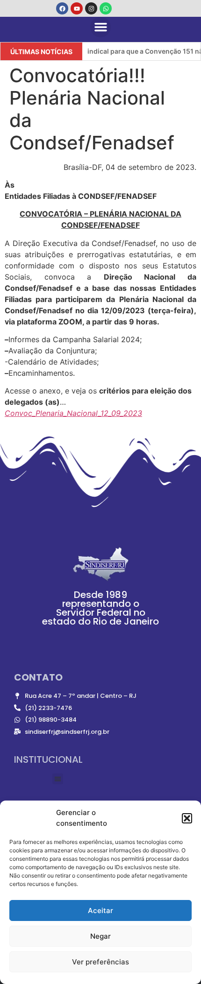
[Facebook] (62, 8)
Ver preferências (100, 961)
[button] (187, 818)
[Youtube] (77, 8)
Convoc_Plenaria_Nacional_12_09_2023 (73, 413)
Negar (100, 936)
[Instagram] (91, 8)
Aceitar (100, 910)
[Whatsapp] (106, 8)
